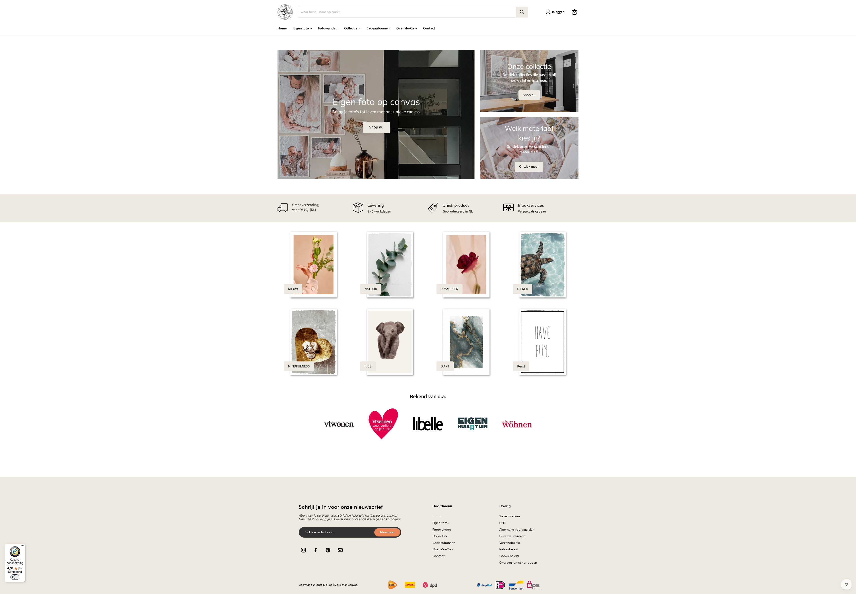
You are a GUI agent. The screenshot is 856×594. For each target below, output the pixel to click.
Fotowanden (327, 28)
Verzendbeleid (509, 543)
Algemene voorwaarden (516, 530)
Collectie (351, 28)
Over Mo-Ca (405, 28)
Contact (429, 28)
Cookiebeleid (509, 556)
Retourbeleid (508, 549)
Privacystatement (512, 536)
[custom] (303, 550)
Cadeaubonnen (378, 28)
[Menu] (22, 546)
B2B (502, 523)
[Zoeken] (522, 12)
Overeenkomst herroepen (518, 563)
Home (282, 28)
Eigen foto (301, 28)
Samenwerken (509, 516)
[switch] (14, 577)
